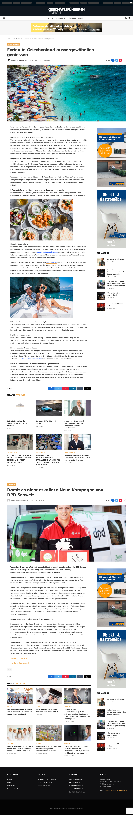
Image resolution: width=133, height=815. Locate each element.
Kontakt (9, 779)
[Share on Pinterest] (120, 60)
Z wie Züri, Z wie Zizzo (115, 259)
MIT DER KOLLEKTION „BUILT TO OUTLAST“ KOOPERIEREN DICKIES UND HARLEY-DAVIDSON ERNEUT (19, 458)
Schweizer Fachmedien (20, 60)
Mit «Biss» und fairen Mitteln (115, 305)
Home (50, 18)
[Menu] (4, 18)
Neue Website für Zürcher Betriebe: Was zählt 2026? (47, 710)
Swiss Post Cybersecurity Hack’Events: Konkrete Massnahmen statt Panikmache (75, 424)
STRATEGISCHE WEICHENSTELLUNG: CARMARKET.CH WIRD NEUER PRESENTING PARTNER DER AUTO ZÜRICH (48, 459)
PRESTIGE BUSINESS (76, 779)
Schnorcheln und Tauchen (32, 359)
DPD (9, 669)
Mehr (80, 18)
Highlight (60, 18)
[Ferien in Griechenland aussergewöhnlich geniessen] (66, 93)
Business (72, 18)
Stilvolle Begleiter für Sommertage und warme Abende (18, 423)
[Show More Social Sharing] (124, 60)
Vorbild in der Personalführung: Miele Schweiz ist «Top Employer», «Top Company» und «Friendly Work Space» (77, 713)
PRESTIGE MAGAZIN (45, 783)
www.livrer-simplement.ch (19, 663)
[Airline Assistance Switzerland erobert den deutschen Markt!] (101, 273)
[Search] (129, 18)
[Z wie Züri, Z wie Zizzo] (101, 262)
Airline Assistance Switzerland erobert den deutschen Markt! (116, 272)
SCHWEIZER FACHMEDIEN (47, 779)
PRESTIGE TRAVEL (44, 786)
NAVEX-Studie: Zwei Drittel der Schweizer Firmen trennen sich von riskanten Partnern (77, 457)
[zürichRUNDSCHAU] (66, 11)
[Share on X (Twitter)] (116, 60)
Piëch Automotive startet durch (113, 294)
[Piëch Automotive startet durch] (101, 296)
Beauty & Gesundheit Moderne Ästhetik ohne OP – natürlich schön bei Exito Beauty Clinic (20, 748)
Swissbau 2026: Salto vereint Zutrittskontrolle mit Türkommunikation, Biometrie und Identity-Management (77, 749)
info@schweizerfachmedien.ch (116, 790)
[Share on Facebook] (113, 60)
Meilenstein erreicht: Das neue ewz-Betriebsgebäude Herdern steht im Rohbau (48, 748)
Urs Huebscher (18, 500)
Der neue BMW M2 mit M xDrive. (46, 422)
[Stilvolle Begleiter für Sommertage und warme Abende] (20, 408)
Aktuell (10, 706)
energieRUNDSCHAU (76, 786)
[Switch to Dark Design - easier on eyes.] (126, 18)
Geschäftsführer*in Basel (77, 792)
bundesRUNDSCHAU (76, 789)
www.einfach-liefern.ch (18, 658)
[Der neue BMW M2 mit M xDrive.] (49, 408)
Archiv (9, 783)
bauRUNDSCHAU (74, 783)
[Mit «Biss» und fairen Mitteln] (101, 307)
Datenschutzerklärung (14, 789)
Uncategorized (13, 44)
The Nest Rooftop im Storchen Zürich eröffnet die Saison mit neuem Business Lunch (19, 711)
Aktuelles (10, 418)
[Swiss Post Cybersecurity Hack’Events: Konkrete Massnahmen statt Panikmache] (77, 408)
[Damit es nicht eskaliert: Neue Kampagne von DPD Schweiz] (66, 533)
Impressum (11, 786)
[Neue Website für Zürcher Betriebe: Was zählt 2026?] (49, 696)
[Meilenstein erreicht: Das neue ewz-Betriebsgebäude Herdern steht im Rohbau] (49, 733)
